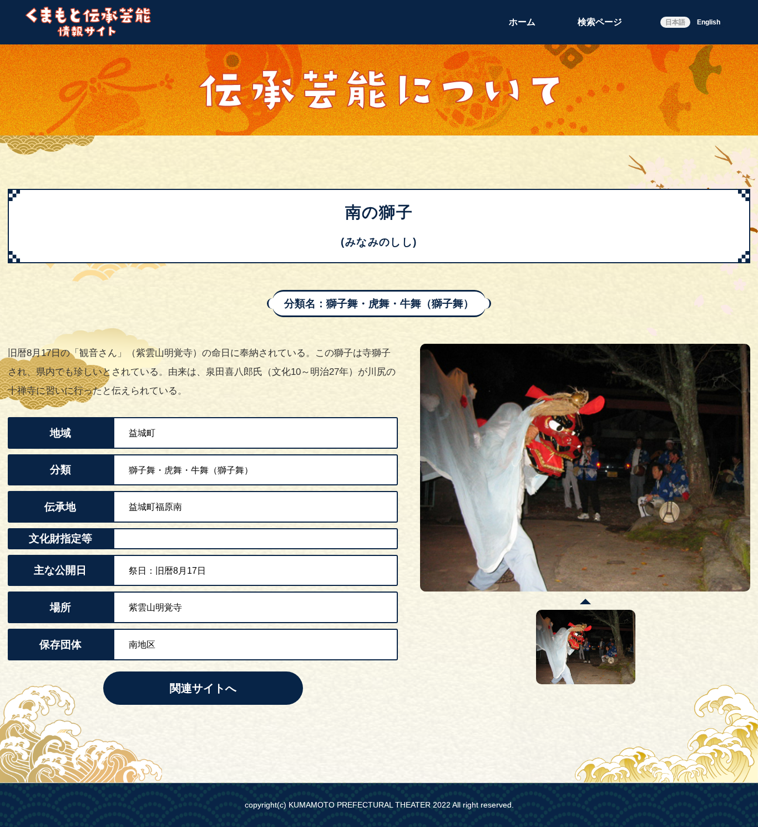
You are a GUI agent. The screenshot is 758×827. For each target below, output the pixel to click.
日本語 (675, 22)
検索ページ (600, 22)
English (708, 22)
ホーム (522, 22)
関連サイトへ (203, 688)
